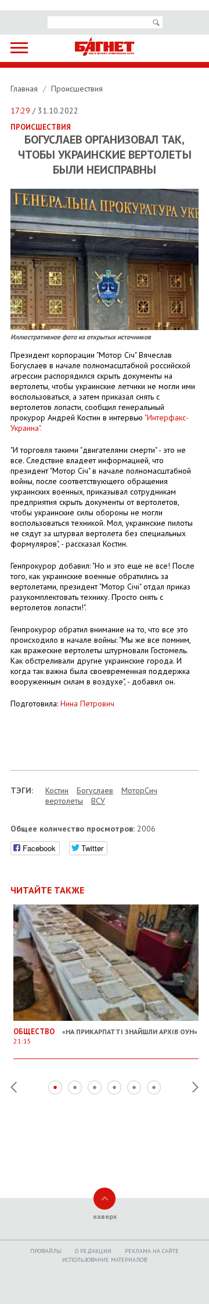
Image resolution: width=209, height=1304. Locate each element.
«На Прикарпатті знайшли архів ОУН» (105, 1036)
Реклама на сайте (152, 1251)
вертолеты (64, 801)
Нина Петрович (87, 703)
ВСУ (98, 801)
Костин (57, 790)
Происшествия (77, 88)
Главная (25, 88)
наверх (105, 1216)
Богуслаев (95, 790)
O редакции (93, 1251)
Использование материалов (104, 1259)
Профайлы (46, 1251)
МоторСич (139, 790)
